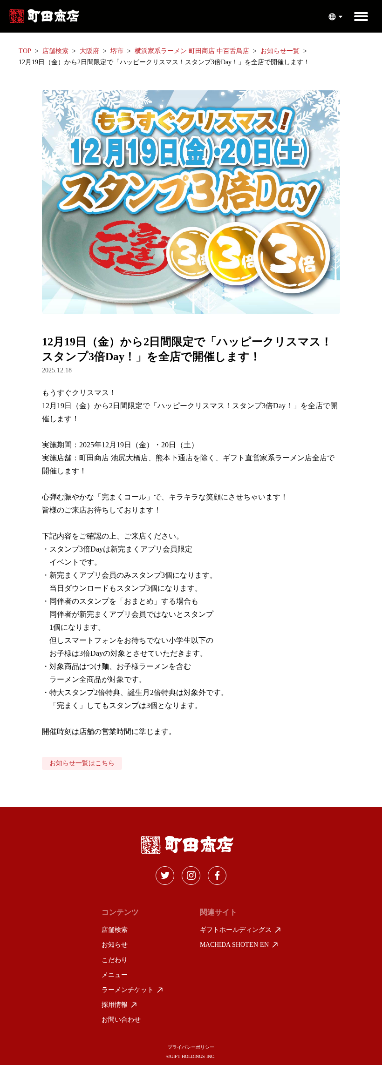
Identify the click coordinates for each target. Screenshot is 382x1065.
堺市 (116, 50)
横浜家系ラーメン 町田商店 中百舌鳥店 (192, 50)
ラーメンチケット (128, 989)
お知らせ (115, 944)
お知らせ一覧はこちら (82, 763)
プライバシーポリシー (191, 1047)
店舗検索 (55, 50)
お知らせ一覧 (280, 50)
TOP (25, 50)
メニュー (115, 974)
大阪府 (89, 50)
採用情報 (115, 1004)
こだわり (115, 960)
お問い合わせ (121, 1019)
